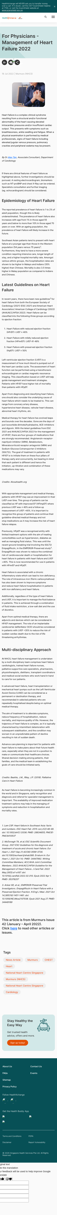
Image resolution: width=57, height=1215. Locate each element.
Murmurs (32, 959)
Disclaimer (7, 1142)
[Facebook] (14, 1100)
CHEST (49, 959)
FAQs (5, 1073)
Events (33, 1073)
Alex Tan (12, 157)
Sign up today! (17, 1042)
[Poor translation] (9, 1179)
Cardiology (12, 992)
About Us (7, 1066)
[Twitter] (5, 1100)
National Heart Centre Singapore (24, 972)
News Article (13, 959)
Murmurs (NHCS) (15, 979)
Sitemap (7, 1080)
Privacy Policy (10, 1086)
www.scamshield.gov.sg (12, 10)
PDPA (30, 1136)
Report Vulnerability (36, 1142)
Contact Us (36, 1066)
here (13, 928)
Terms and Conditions (12, 1136)
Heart (9, 966)
